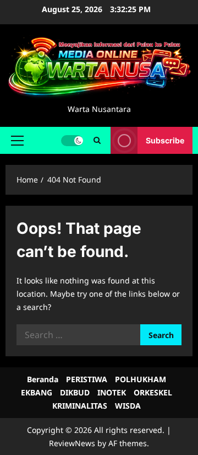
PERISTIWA (86, 379)
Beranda (42, 379)
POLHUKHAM (140, 379)
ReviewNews (72, 443)
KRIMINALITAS (79, 405)
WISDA (128, 405)
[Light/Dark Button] (72, 140)
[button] (17, 140)
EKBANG (36, 392)
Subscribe (165, 140)
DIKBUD (75, 392)
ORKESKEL (153, 392)
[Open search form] (97, 140)
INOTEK (111, 392)
